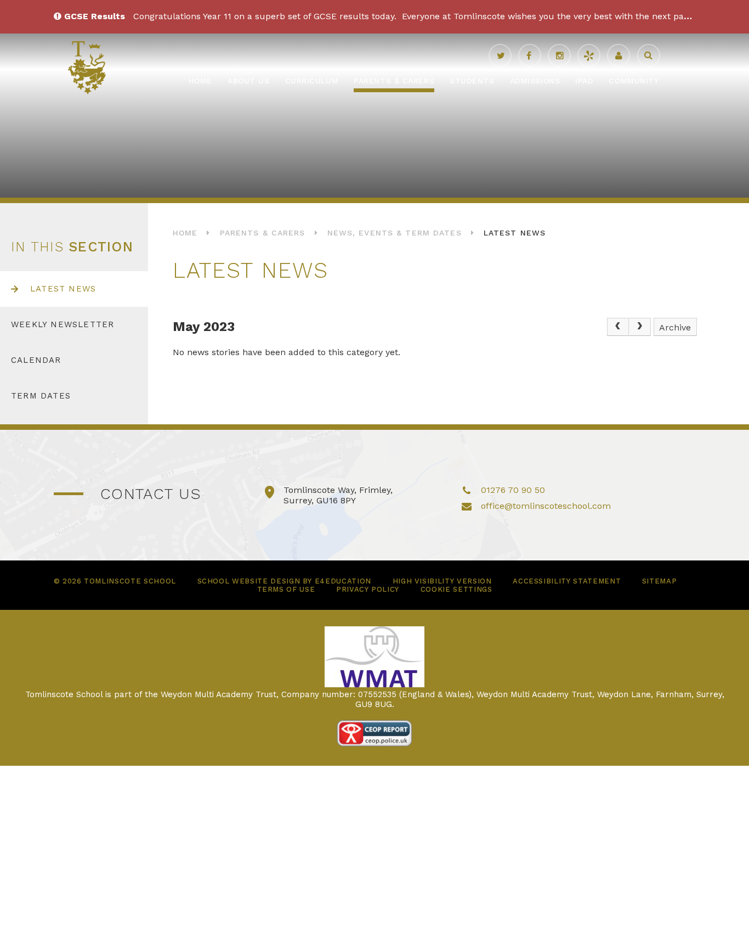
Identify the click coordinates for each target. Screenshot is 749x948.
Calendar (36, 360)
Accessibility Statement (567, 581)
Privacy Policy (367, 589)
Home (185, 232)
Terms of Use (286, 589)
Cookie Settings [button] (456, 589)
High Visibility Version (442, 581)
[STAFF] (618, 55)
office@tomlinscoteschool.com (546, 506)
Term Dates (41, 396)
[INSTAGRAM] (559, 55)
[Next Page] (640, 327)
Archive (675, 327)
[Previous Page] (618, 327)
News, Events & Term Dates (394, 232)
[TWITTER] (500, 55)
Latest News (515, 232)
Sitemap (659, 581)
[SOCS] (588, 55)
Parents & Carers (262, 232)
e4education (343, 581)
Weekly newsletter (62, 324)
